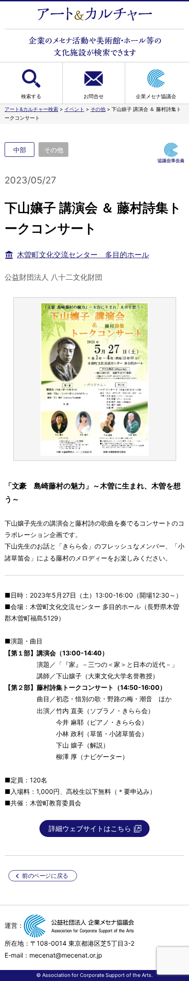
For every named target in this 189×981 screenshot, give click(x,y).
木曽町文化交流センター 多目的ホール (83, 254)
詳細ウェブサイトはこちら (90, 828)
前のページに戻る (45, 875)
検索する (31, 96)
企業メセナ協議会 (156, 96)
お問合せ (93, 96)
